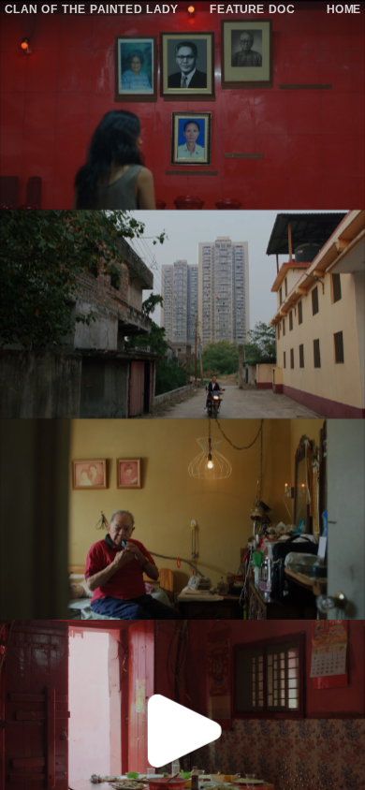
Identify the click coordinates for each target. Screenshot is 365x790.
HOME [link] (344, 8)
